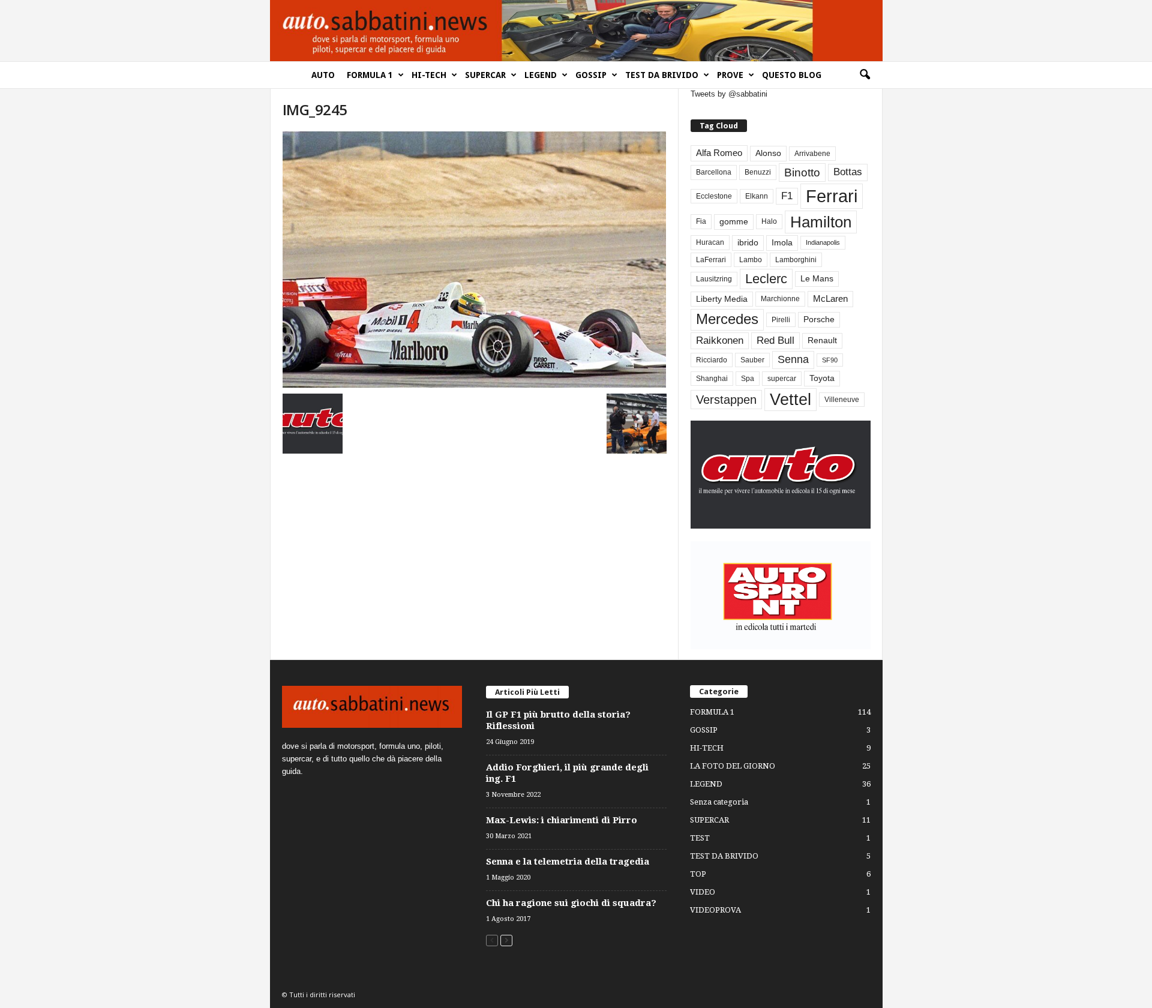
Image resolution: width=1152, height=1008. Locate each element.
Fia (701, 221)
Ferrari (831, 196)
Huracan (710, 242)
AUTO (323, 75)
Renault (822, 340)
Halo (769, 221)
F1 (787, 196)
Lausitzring (714, 279)
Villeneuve (841, 399)
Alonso (768, 153)
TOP (698, 873)
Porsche (819, 319)
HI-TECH (429, 75)
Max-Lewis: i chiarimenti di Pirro (561, 820)
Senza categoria (719, 801)
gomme (733, 221)
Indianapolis (823, 242)
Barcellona (713, 172)
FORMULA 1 (370, 75)
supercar (781, 378)
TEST (700, 837)
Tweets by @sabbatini (729, 93)
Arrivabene (812, 153)
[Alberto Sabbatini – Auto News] (576, 30)
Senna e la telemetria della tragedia (567, 861)
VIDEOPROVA (715, 909)
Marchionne (780, 299)
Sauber (752, 360)
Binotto (802, 172)
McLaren (830, 299)
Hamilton (820, 222)
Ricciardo (711, 360)
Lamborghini (796, 260)
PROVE (730, 75)
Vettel (790, 400)
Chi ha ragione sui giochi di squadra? (571, 903)
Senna (793, 359)
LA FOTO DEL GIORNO (732, 765)
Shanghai (712, 378)
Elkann (756, 196)
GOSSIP (591, 75)
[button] (864, 75)
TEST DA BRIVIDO (661, 75)
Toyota (822, 378)
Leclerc (766, 278)
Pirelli (781, 320)
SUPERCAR (485, 75)
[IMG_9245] (475, 259)
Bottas (847, 172)
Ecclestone (714, 196)
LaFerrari (711, 260)
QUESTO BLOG (791, 75)
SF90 (830, 360)
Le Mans (816, 278)
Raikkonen (719, 340)
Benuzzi (758, 172)
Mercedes (727, 319)
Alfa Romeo (719, 153)
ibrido (747, 242)
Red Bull (775, 340)
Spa (747, 378)
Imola (782, 242)
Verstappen (726, 399)
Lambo (750, 260)
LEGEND (540, 75)
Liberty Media (722, 299)
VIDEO (702, 891)
